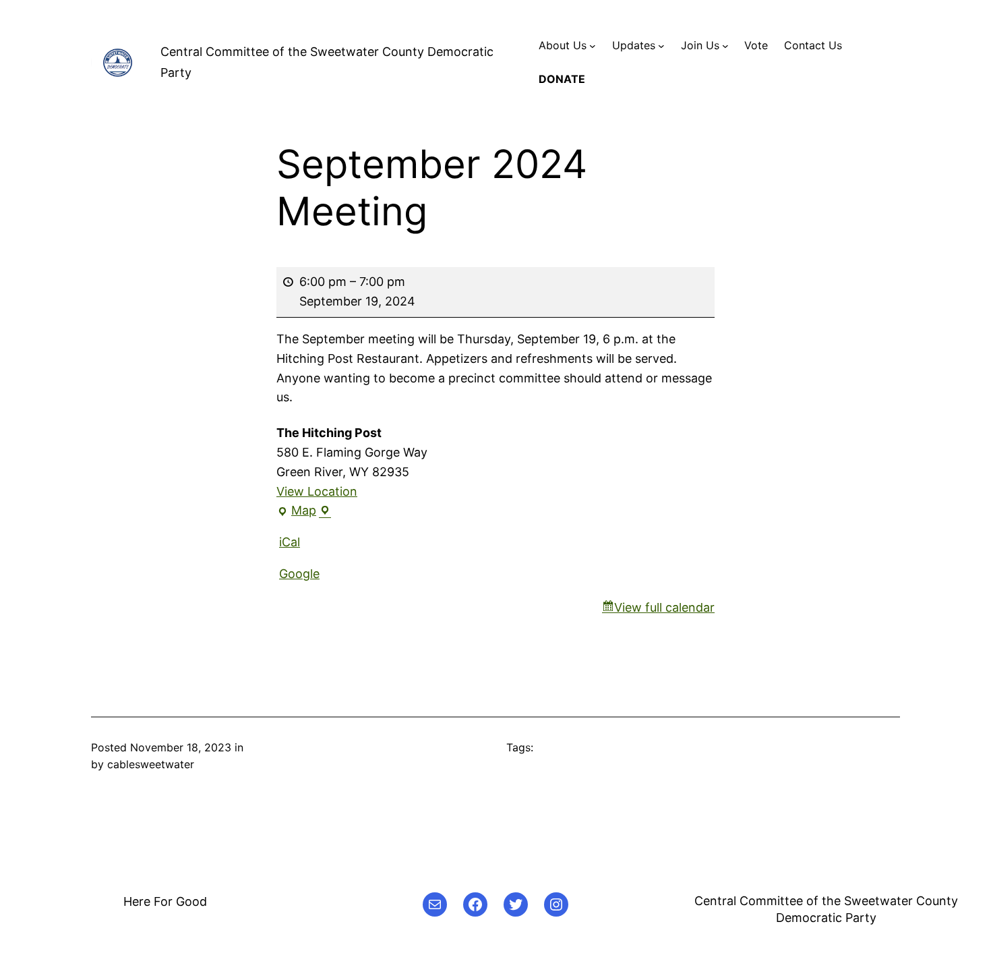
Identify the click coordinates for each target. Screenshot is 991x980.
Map (300, 512)
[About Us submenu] (592, 45)
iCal (289, 542)
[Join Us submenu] (725, 45)
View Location (316, 491)
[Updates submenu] (661, 45)
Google (299, 574)
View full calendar (664, 607)
